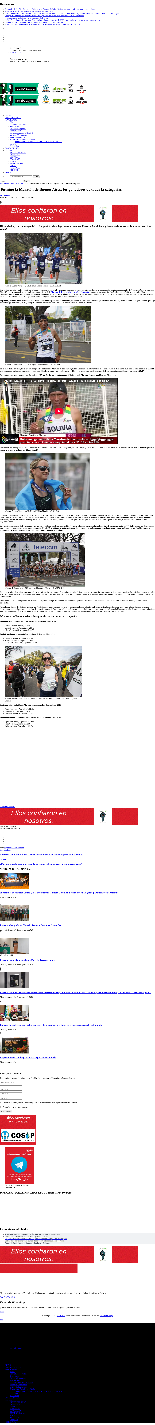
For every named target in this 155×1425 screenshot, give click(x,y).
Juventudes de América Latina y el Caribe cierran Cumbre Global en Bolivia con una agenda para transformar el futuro (50, 9)
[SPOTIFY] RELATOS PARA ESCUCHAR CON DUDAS (38, 142)
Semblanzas (14, 126)
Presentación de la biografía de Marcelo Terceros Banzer (28, 960)
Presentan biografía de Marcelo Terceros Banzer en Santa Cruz (29, 11)
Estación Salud (15, 131)
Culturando (14, 144)
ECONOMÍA (15, 159)
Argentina (8, 848)
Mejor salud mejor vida (18, 137)
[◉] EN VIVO (10, 172)
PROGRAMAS (11, 120)
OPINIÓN (14, 170)
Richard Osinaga (106, 1316)
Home (2, 183)
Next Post (4, 859)
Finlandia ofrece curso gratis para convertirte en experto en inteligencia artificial (35, 22)
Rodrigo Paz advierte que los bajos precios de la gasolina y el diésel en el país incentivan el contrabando (44, 16)
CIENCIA (14, 157)
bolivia (14, 848)
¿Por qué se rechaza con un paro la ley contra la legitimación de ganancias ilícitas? (41, 864)
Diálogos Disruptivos (18, 129)
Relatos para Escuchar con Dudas (22, 139)
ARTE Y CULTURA (18, 153)
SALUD (13, 166)
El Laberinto (14, 146)
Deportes (20, 848)
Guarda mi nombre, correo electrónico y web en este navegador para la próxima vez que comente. (40, 1103)
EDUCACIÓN (15, 161)
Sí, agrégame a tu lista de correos (15, 1107)
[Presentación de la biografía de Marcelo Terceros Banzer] (14, 953)
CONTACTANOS (12, 148)
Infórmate (9, 183)
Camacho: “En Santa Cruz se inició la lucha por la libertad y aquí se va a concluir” (41, 854)
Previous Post (5, 850)
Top (1, 1320)
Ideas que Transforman (18, 135)
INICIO (8, 115)
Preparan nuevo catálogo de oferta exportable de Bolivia (26, 18)
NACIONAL (15, 168)
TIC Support (5, 195)
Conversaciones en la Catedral (21, 133)
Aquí (2, 1312)
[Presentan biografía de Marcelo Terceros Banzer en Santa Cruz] (14, 921)
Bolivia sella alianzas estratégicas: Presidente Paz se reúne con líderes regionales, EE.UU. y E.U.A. (43, 24)
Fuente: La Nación (7, 807)
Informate (8, 150)
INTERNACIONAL (18, 163)
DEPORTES (15, 155)
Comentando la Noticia (18, 124)
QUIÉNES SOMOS (13, 118)
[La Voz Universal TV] (40, 82)
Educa (12, 122)
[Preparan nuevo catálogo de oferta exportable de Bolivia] (14, 1053)
